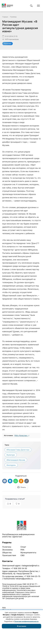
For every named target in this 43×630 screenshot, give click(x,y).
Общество (7, 552)
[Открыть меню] (38, 5)
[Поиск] (31, 5)
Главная (5, 17)
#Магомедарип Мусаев (16, 460)
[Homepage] (7, 6)
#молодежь (11, 465)
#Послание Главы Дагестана (18, 450)
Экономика (7, 550)
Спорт (23, 547)
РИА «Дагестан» (21, 435)
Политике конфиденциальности (26, 621)
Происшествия (9, 555)
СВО (22, 555)
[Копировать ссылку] (26, 481)
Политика (13, 17)
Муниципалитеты (28, 552)
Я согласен (21, 626)
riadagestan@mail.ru (30, 565)
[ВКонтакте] (4, 481)
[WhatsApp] (15, 481)
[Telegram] (10, 481)
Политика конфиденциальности (12, 601)
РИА (22, 550)
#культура (11, 455)
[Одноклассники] (21, 481)
